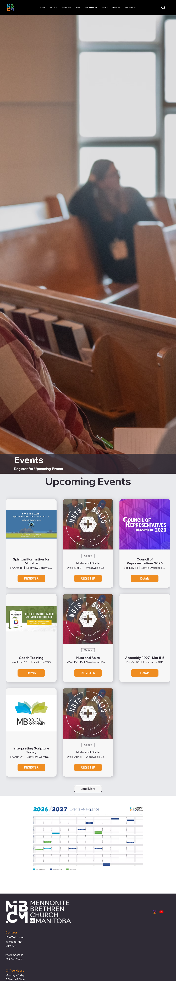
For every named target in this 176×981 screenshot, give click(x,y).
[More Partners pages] (135, 7)
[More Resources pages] (96, 7)
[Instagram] (154, 911)
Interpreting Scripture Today (31, 750)
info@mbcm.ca (14, 954)
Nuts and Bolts (88, 563)
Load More (88, 788)
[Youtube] (161, 911)
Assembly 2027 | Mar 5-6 (144, 658)
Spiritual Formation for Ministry (31, 561)
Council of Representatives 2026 (145, 561)
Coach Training (31, 658)
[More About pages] (57, 7)
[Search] (163, 7)
